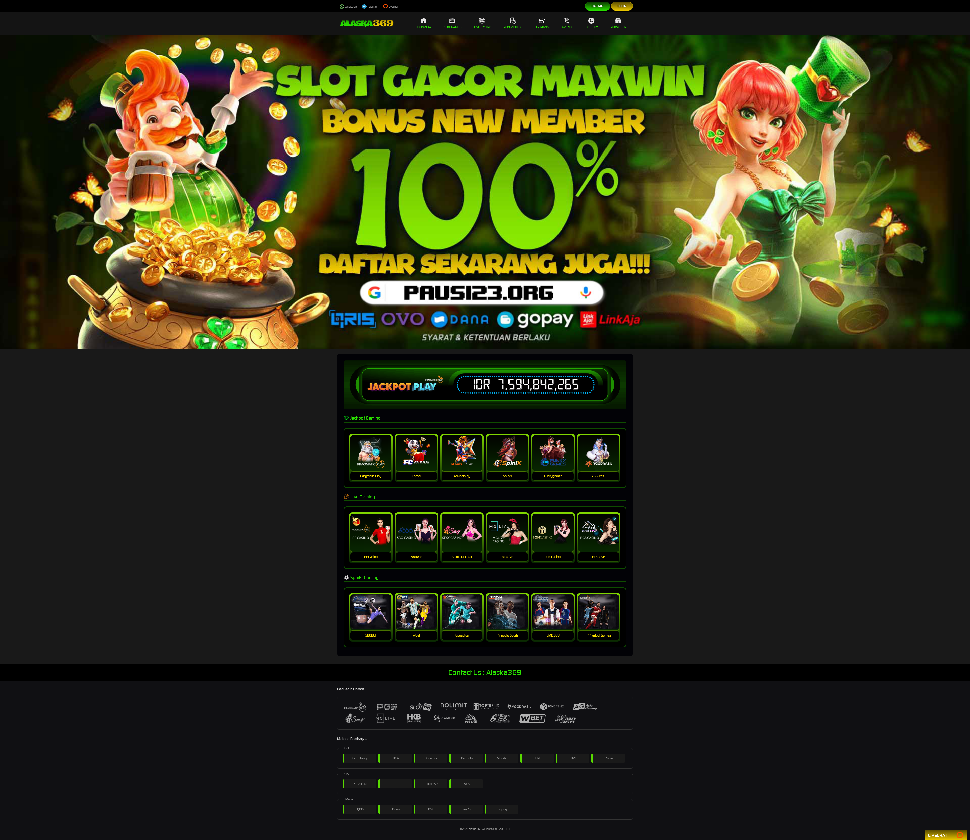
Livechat (393, 6)
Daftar (597, 6)
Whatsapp (351, 6)
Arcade (567, 27)
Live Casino (482, 27)
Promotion (618, 27)
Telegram (372, 6)
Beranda (424, 27)
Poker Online (513, 27)
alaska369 (475, 829)
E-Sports (542, 27)
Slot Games (453, 27)
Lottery (592, 27)
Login (622, 6)
